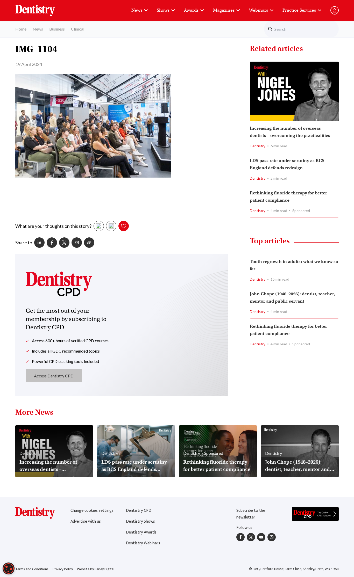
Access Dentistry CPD (54, 375)
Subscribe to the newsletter (250, 514)
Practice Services (299, 10)
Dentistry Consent (41, 8)
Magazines (224, 10)
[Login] (334, 10)
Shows (163, 10)
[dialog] (9, 568)
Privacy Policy (63, 569)
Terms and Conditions (31, 569)
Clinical (77, 28)
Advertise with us (85, 521)
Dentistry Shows (140, 521)
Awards (191, 10)
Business (57, 28)
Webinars (258, 10)
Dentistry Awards (141, 532)
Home (20, 28)
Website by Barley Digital (95, 569)
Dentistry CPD (138, 510)
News (136, 10)
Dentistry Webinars (143, 543)
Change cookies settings (92, 510)
